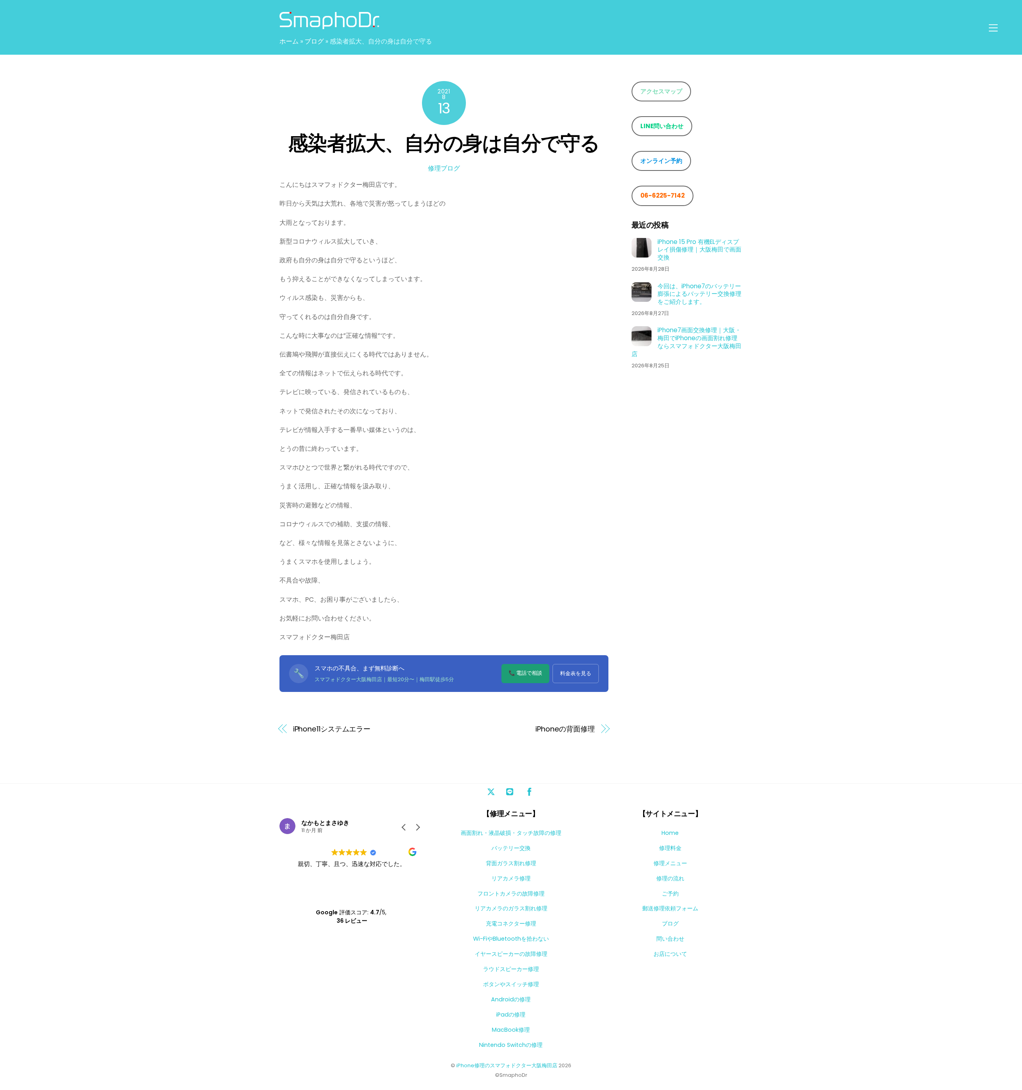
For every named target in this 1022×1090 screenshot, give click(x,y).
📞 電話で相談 (525, 673)
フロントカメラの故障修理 (511, 894)
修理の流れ (670, 878)
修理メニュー (670, 863)
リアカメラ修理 (511, 878)
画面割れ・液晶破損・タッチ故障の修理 (511, 833)
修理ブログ (444, 168)
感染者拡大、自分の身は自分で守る (444, 143)
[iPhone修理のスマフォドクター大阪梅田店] (329, 25)
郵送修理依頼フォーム (670, 908)
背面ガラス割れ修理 (511, 863)
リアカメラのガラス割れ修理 (511, 908)
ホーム (289, 41)
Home (670, 833)
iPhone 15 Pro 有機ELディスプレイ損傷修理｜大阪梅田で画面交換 (699, 249)
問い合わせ (670, 939)
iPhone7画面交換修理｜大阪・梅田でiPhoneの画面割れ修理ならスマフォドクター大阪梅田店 (686, 342)
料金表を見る (575, 673)
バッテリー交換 (511, 848)
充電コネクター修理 (511, 923)
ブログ (314, 41)
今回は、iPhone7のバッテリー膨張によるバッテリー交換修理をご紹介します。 (699, 293)
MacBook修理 (511, 1030)
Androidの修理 (511, 999)
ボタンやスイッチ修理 (511, 984)
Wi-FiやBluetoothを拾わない (511, 939)
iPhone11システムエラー (332, 729)
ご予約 (670, 894)
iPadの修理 (510, 1015)
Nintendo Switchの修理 (511, 1045)
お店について (670, 954)
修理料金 (670, 848)
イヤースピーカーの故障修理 (511, 954)
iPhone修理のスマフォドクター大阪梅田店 (506, 1065)
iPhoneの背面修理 (565, 729)
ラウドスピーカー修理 (511, 969)
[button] (418, 827)
